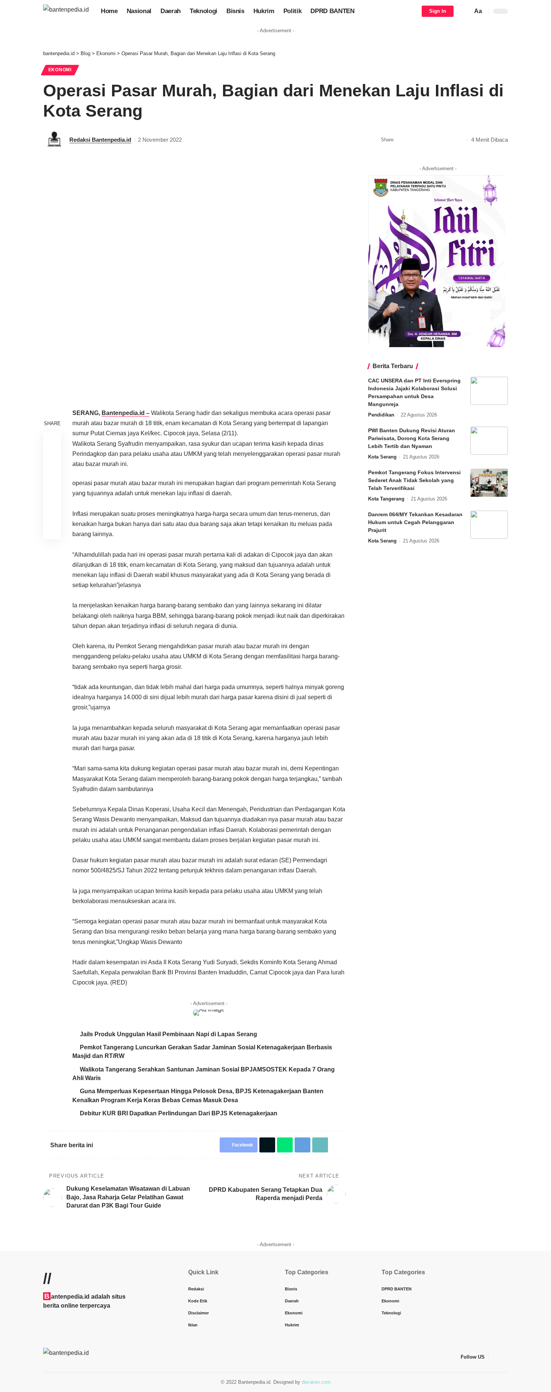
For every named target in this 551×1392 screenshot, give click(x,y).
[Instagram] (504, 1357)
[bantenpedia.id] (66, 11)
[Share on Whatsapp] (424, 140)
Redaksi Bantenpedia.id (100, 139)
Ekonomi (60, 69)
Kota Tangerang (386, 499)
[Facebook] (495, 1357)
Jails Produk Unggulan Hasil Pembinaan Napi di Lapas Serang (168, 1034)
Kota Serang (382, 457)
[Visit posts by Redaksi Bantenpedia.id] (54, 140)
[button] (465, 11)
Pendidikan (381, 415)
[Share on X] (413, 140)
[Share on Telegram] (436, 140)
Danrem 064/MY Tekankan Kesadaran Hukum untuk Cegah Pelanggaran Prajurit (415, 522)
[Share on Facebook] (401, 140)
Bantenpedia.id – (126, 413)
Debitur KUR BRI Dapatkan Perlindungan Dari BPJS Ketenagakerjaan (178, 1113)
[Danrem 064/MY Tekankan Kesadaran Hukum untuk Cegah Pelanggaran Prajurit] (489, 525)
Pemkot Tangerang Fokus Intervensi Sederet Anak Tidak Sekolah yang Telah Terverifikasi (414, 480)
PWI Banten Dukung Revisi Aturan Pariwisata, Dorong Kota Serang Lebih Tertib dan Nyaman (411, 438)
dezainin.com (316, 1382)
